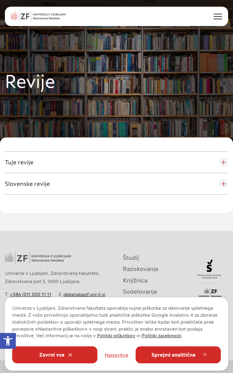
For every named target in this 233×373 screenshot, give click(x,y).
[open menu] (215, 16)
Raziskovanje (140, 269)
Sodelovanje (140, 291)
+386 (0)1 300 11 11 (30, 294)
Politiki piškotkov (116, 335)
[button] (8, 341)
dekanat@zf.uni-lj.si (84, 294)
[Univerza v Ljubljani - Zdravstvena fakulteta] (38, 16)
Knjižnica (135, 280)
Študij (131, 258)
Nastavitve (116, 355)
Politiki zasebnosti (161, 335)
